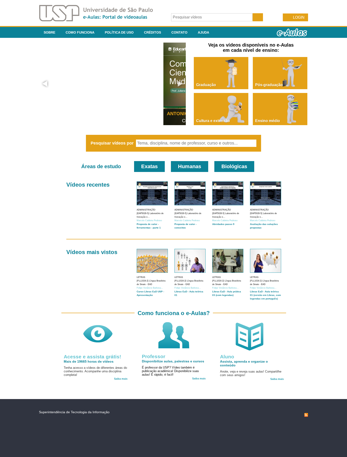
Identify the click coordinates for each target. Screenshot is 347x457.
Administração (146, 210)
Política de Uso (119, 32)
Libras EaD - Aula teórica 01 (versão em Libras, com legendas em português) (265, 295)
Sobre (49, 32)
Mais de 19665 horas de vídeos (89, 361)
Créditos (152, 32)
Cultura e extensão (213, 121)
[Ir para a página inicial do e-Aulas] (100, 20)
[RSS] (306, 415)
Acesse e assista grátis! (92, 356)
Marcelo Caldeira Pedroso (149, 220)
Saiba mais (120, 378)
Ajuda (203, 32)
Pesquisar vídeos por (113, 143)
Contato (179, 32)
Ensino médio (267, 121)
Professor (153, 356)
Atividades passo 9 (223, 224)
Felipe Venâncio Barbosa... (150, 288)
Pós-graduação (269, 85)
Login (299, 17)
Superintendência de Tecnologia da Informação (74, 412)
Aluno (227, 356)
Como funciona (80, 32)
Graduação (206, 85)
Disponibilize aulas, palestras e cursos (173, 361)
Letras (141, 277)
